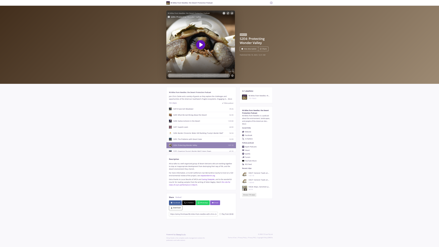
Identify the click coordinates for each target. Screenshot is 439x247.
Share (264, 49)
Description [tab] (174, 159)
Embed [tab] (178, 197)
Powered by (171, 234)
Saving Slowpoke (208, 179)
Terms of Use (232, 238)
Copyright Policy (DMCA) (265, 238)
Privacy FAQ (252, 238)
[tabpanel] (201, 174)
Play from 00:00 (227, 214)
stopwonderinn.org (207, 175)
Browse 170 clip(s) (249, 195)
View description (250, 49)
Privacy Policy (242, 238)
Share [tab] (171, 197)
